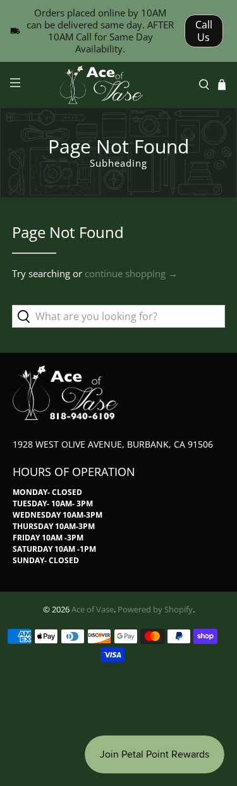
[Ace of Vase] (118, 85)
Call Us (203, 31)
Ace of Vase (92, 609)
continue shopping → (131, 273)
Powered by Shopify (155, 609)
